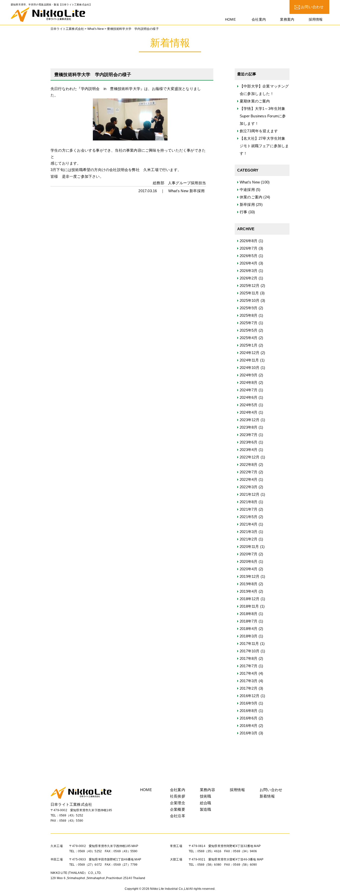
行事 (243, 212)
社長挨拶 (177, 796)
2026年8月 (248, 241)
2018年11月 (249, 606)
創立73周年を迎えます (259, 131)
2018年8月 (248, 614)
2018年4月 (248, 628)
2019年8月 (248, 584)
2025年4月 (248, 338)
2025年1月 (248, 345)
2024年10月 (250, 367)
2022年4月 (248, 479)
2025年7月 (248, 323)
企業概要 (177, 809)
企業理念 (177, 803)
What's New (178, 191)
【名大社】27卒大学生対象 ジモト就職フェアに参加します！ (264, 145)
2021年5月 (248, 517)
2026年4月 (248, 263)
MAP (134, 846)
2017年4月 (248, 673)
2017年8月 (248, 658)
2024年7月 (248, 390)
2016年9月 (248, 703)
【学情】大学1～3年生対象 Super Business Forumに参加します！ (263, 116)
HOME (146, 790)
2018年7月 (248, 621)
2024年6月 (248, 397)
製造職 (205, 809)
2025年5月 (248, 330)
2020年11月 (249, 546)
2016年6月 (248, 718)
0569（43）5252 (71, 815)
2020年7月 (248, 554)
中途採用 (247, 189)
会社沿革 (177, 816)
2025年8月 (248, 315)
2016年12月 (250, 696)
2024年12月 (250, 353)
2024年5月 (248, 405)
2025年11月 (249, 293)
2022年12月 (250, 457)
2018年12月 (250, 599)
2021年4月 (248, 524)
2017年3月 (248, 681)
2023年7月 (248, 435)
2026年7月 (248, 248)
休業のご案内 (251, 197)
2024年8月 (248, 382)
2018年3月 (248, 636)
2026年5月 (248, 256)
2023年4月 (248, 449)
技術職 (205, 796)
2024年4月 (248, 412)
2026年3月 (248, 270)
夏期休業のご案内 (255, 101)
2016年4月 (248, 725)
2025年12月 (250, 285)
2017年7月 (248, 666)
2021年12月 (250, 494)
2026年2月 (248, 278)
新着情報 (267, 796)
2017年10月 (250, 651)
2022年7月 (248, 472)
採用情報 (237, 790)
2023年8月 (248, 427)
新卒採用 (197, 191)
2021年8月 (248, 502)
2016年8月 (248, 711)
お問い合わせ (312, 7)
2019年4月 (248, 591)
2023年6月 (248, 442)
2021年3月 (248, 532)
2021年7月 (248, 509)
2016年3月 (248, 733)
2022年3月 (248, 487)
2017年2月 (248, 688)
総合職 (205, 803)
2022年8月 (248, 464)
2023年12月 (250, 420)
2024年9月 (248, 375)
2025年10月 (250, 300)
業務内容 (207, 790)
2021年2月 (248, 539)
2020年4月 (248, 569)
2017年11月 (249, 643)
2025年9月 (248, 308)
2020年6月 (248, 561)
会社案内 (177, 790)
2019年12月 (250, 576)
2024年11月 (249, 360)
